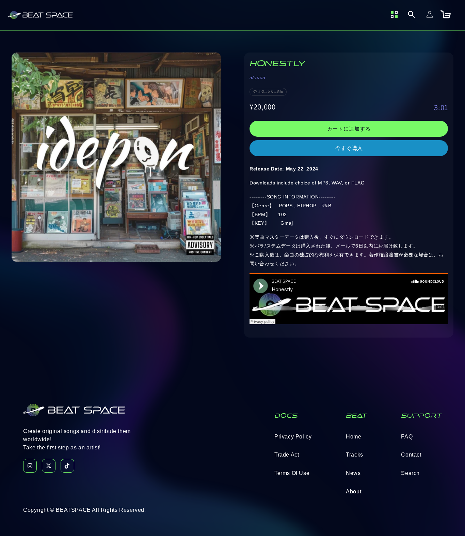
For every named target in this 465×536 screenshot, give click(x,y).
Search (410, 473)
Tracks (354, 455)
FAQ (407, 437)
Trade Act (286, 455)
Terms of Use (291, 473)
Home (353, 437)
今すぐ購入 (349, 148)
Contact (411, 455)
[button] (411, 14)
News (353, 473)
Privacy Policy (292, 437)
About (353, 491)
